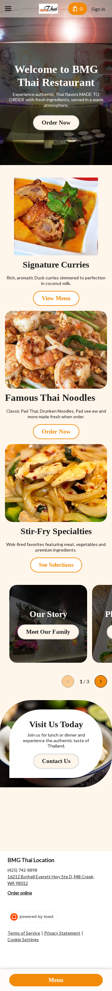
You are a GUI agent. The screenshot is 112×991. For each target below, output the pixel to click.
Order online (19, 892)
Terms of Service (23, 933)
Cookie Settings (23, 939)
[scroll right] (101, 681)
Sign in (98, 9)
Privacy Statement (62, 933)
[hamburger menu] (8, 8)
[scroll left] (68, 681)
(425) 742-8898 (22, 870)
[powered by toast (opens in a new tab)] (32, 917)
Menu (56, 980)
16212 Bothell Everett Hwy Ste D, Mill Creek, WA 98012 (50, 880)
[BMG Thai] (48, 9)
